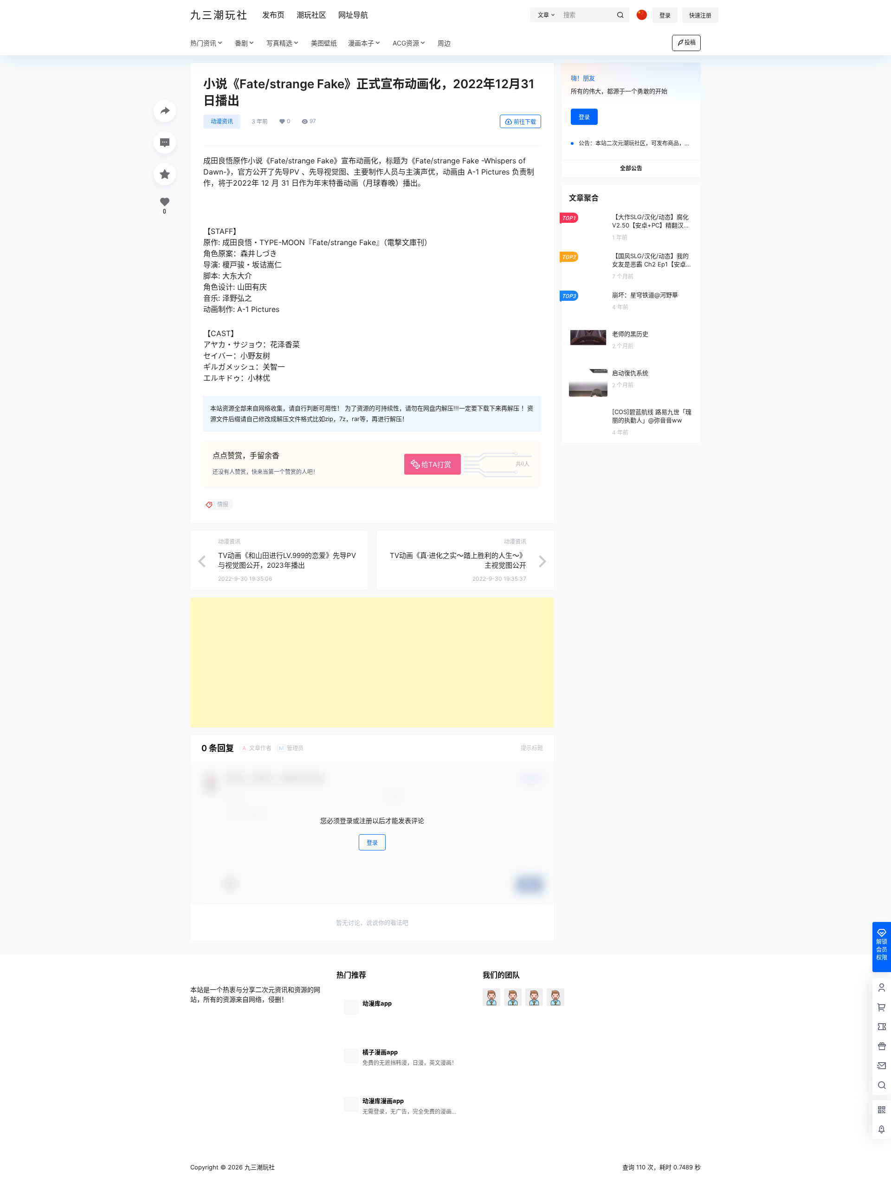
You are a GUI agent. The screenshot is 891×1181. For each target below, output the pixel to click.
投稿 (690, 42)
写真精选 (279, 43)
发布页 (273, 14)
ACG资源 (406, 43)
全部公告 (631, 168)
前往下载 (525, 121)
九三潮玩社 (259, 1167)
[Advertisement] (372, 662)
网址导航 (353, 14)
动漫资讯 (222, 121)
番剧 (241, 43)
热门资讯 (203, 43)
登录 (665, 15)
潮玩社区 (311, 14)
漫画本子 (361, 43)
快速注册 (700, 15)
